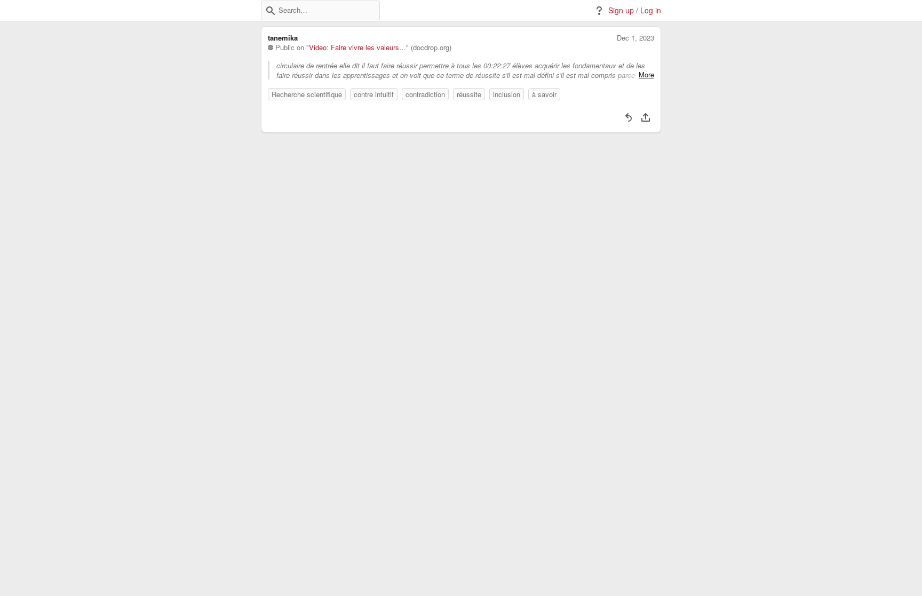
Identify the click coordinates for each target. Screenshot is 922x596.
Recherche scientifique (307, 94)
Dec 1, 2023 (635, 38)
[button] (270, 10)
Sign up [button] (621, 10)
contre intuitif (374, 94)
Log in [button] (650, 10)
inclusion (506, 94)
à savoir (544, 94)
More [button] (646, 75)
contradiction (425, 94)
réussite (469, 94)
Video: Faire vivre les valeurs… (357, 47)
